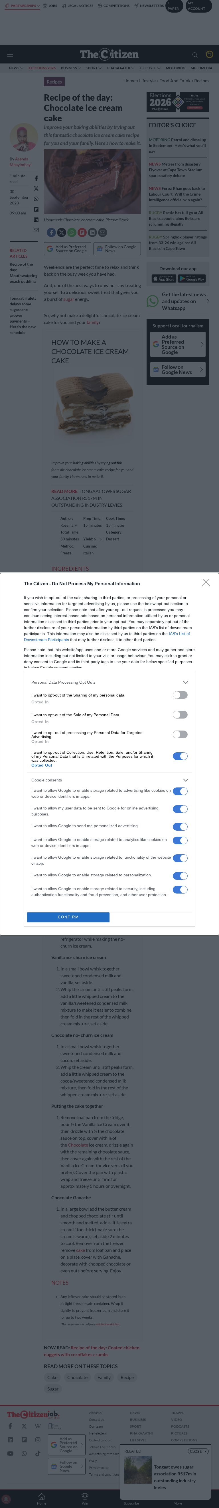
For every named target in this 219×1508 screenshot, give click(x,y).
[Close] (207, 584)
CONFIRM (68, 917)
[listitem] (109, 682)
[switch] (180, 695)
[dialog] (109, 754)
